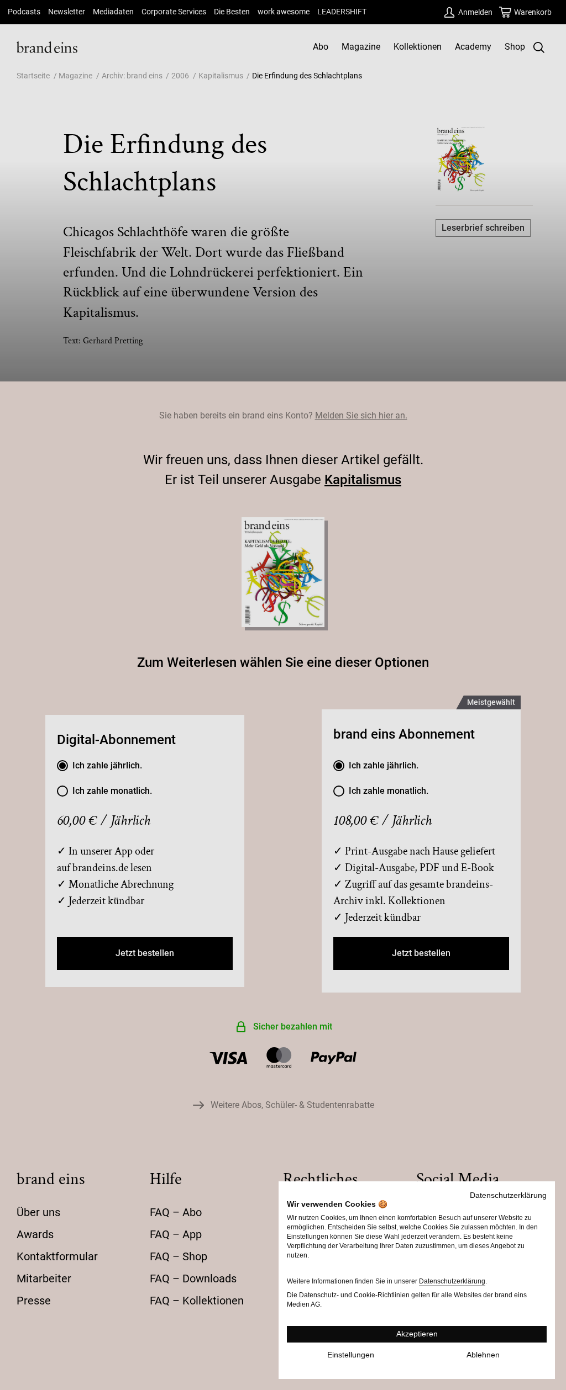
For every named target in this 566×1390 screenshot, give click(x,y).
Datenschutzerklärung (508, 1195)
